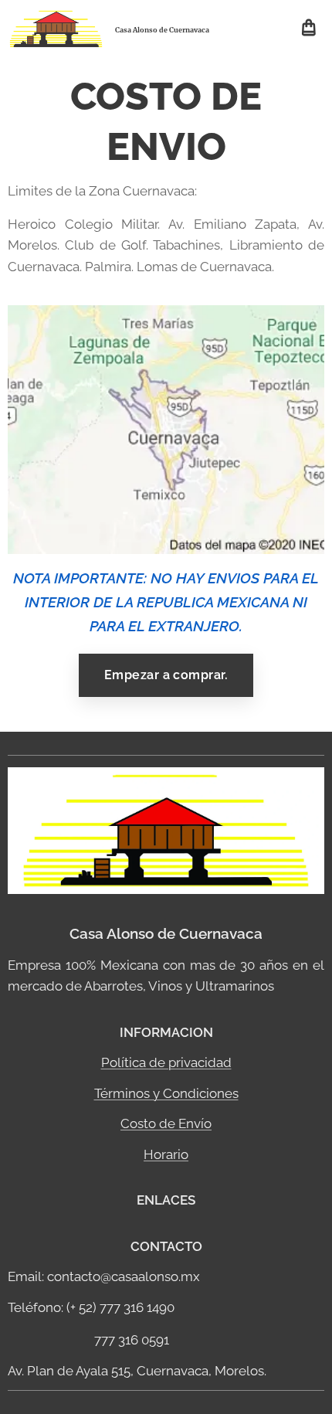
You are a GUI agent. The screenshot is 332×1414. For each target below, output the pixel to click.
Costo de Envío (166, 1123)
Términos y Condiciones (166, 1093)
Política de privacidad (166, 1062)
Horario (166, 1154)
